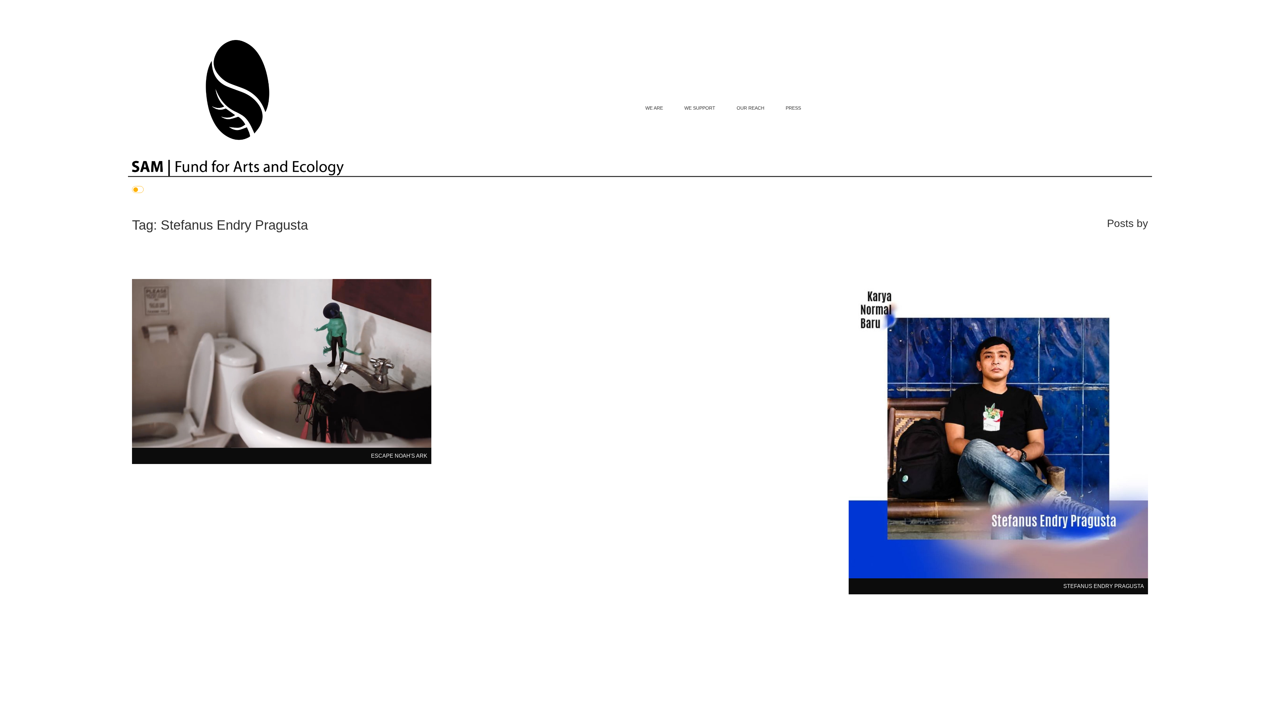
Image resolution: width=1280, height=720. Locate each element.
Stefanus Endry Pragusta (1103, 586)
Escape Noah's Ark (399, 456)
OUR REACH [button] (750, 108)
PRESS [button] (793, 108)
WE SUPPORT (699, 108)
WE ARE (654, 108)
